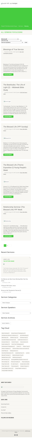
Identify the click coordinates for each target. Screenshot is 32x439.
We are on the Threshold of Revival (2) (11, 290)
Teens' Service (5, 366)
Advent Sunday (5, 333)
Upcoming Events (5, 404)
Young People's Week (7, 370)
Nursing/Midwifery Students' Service (19, 359)
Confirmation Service (23, 339)
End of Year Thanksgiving (17, 344)
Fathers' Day (26, 346)
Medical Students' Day (18, 355)
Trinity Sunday (14, 366)
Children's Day (14, 337)
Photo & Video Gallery (6, 413)
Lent (27, 353)
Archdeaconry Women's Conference (10, 335)
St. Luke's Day (14, 364)
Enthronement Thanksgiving (8, 346)
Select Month (5, 323)
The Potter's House (8, 261)
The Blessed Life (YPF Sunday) (15, 127)
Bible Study (5, 337)
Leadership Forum (19, 353)
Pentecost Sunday (15, 361)
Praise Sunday (25, 361)
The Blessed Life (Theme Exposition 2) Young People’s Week (14, 167)
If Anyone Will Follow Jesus (8, 285)
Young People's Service (7, 368)
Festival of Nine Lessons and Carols (21, 348)
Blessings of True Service (13, 49)
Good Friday (5, 350)
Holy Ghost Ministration (7, 353)
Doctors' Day (15, 342)
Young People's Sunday (20, 368)
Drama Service (24, 342)
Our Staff (3, 410)
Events (19, 346)
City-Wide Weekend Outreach (9, 339)
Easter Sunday (6, 344)
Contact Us (3, 407)
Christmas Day (24, 337)
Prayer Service (5, 364)
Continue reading (8, 74)
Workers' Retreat (24, 366)
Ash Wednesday (24, 335)
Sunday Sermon (24, 364)
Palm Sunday (5, 361)
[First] (2, 245)
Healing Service (14, 350)
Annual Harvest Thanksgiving (18, 333)
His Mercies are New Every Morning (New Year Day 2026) (14, 280)
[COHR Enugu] (10, 3)
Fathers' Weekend (6, 348)
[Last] (10, 245)
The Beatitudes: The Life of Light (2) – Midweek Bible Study (14, 87)
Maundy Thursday (6, 355)
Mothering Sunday (17, 357)
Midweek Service (6, 357)
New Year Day (5, 359)
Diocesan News (6, 342)
